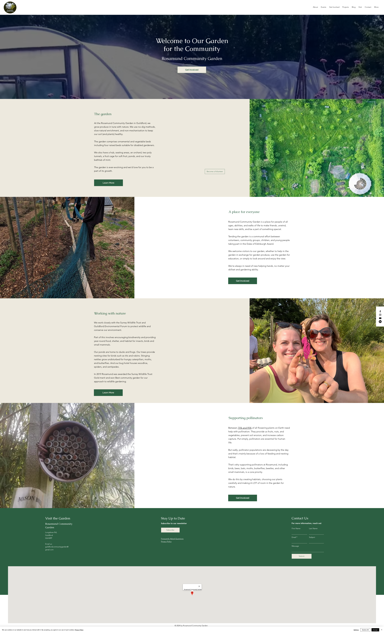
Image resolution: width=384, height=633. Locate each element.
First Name (296, 528)
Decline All (365, 630)
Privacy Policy (79, 630)
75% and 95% (245, 428)
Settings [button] (356, 630)
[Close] (381, 629)
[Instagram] (380, 314)
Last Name (313, 528)
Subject (312, 537)
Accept (375, 630)
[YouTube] (380, 318)
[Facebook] (380, 311)
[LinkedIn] (380, 321)
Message (295, 546)
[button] (315, 7)
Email (294, 537)
